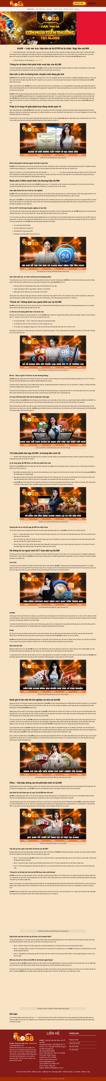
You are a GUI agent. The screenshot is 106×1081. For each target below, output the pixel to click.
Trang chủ (30, 9)
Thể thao (49, 9)
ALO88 (11, 457)
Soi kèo (66, 9)
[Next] (101, 28)
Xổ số (71, 9)
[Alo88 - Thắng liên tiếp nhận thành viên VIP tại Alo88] (17, 3)
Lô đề (55, 9)
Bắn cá (77, 9)
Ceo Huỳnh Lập (40, 9)
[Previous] (4, 28)
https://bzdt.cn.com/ (53, 172)
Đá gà (60, 9)
